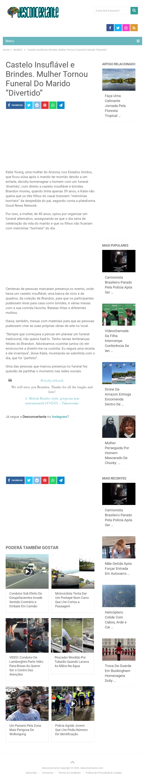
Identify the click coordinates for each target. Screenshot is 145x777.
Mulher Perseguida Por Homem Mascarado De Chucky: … (117, 453)
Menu (9, 41)
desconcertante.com (91, 768)
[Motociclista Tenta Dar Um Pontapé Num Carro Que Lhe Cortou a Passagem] (72, 571)
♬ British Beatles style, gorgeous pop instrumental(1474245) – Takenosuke (52, 400)
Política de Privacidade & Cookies (104, 772)
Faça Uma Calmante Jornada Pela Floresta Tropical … (115, 106)
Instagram (59, 417)
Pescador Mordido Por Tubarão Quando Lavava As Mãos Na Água (72, 661)
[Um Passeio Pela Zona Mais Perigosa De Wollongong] (27, 703)
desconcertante (50, 768)
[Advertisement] (50, 140)
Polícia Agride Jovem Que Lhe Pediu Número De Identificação (71, 730)
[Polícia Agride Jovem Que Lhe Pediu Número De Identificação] (72, 703)
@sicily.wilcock (51, 380)
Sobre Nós (31, 772)
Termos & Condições (69, 772)
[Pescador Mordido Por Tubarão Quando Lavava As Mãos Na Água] (72, 635)
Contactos (47, 772)
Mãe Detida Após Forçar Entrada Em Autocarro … (118, 568)
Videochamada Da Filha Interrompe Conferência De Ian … (117, 341)
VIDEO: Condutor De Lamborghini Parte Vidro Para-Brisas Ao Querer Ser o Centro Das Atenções (26, 665)
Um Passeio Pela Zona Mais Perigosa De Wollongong (25, 730)
